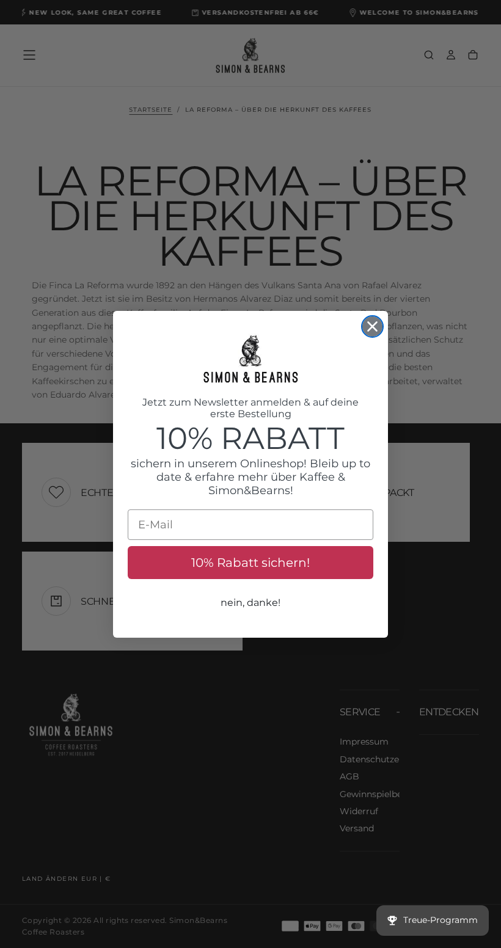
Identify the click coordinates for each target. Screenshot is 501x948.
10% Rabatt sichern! (250, 562)
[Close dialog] (372, 326)
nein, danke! (250, 602)
